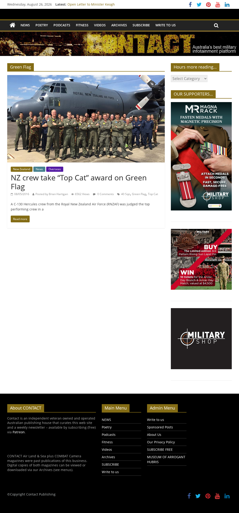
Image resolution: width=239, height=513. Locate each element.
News (39, 169)
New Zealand (21, 169)
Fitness (82, 25)
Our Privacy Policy (161, 442)
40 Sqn (125, 194)
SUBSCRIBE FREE (160, 449)
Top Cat (153, 194)
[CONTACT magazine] (12, 25)
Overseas (55, 169)
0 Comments (105, 194)
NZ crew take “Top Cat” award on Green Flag (79, 181)
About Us (154, 434)
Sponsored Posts (160, 427)
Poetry (41, 25)
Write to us (165, 25)
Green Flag (139, 194)
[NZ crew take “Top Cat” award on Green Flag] (86, 77)
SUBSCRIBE (141, 25)
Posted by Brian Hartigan (51, 194)
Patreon (19, 432)
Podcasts (61, 25)
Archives (119, 25)
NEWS (25, 25)
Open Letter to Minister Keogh (91, 5)
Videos (100, 25)
